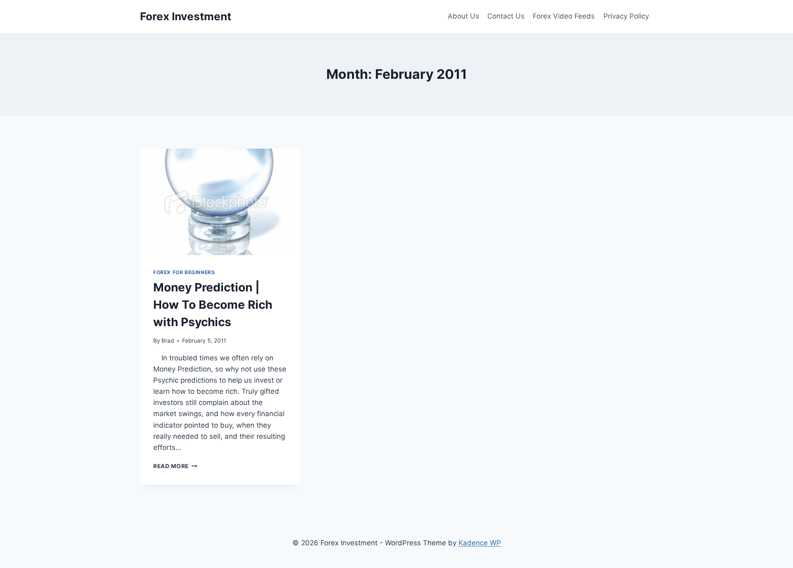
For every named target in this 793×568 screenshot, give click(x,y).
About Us (463, 16)
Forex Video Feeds (564, 16)
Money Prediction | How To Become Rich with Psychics (212, 304)
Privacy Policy (626, 16)
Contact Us (506, 16)
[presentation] (220, 202)
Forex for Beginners (184, 272)
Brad (167, 340)
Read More (175, 466)
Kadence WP (479, 543)
